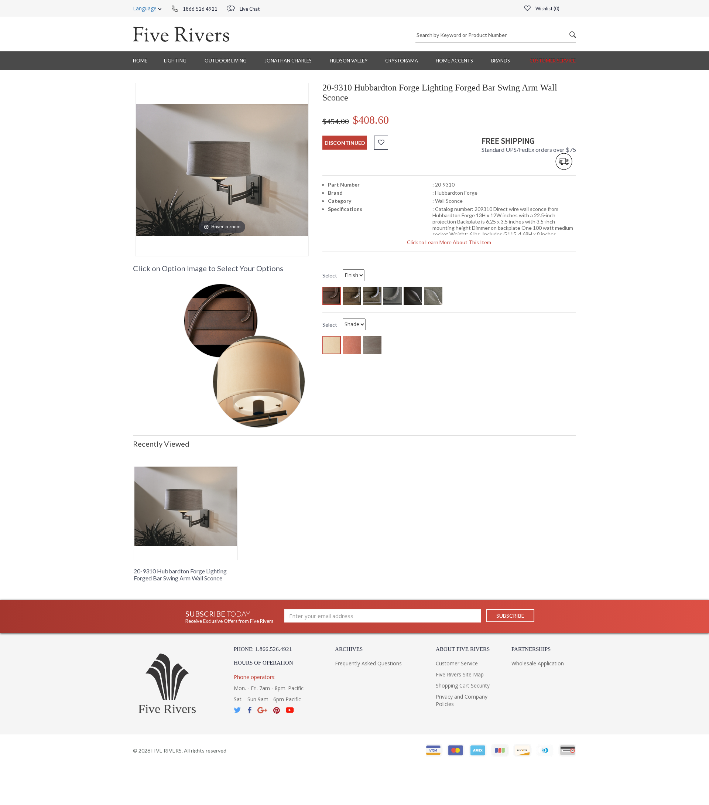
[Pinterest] (276, 710)
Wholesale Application (537, 663)
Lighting (175, 61)
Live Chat (249, 9)
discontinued (345, 143)
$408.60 (371, 120)
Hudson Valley (348, 61)
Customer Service (553, 61)
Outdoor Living (226, 61)
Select (329, 275)
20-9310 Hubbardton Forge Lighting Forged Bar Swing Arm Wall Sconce (180, 574)
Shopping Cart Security (463, 685)
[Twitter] (238, 710)
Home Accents (454, 61)
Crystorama (401, 61)
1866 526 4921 (200, 9)
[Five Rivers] (181, 34)
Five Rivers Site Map (460, 674)
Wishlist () (546, 8)
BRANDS (500, 61)
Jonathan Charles (288, 61)
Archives (349, 649)
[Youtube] (289, 710)
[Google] (262, 710)
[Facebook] (249, 710)
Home (140, 61)
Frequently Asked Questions (368, 663)
